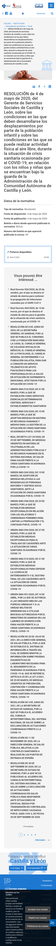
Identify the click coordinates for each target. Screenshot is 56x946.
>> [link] (49, 840)
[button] (16, 868)
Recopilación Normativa (15, 26)
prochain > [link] (40, 840)
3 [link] (28, 835)
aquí (10, 924)
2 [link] (24, 835)
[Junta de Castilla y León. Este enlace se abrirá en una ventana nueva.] (16, 6)
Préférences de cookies (37, 926)
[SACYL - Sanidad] (6, 6)
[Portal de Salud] (39, 5)
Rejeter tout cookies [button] (38, 918)
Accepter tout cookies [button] (38, 909)
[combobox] (42, 13)
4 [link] (31, 835)
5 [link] (35, 835)
